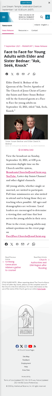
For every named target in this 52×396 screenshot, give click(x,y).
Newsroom (7, 25)
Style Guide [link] (41, 289)
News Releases (8, 30)
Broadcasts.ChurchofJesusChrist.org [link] (26, 172)
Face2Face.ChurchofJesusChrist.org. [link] (26, 236)
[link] (6, 244)
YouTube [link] (11, 176)
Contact (34, 30)
